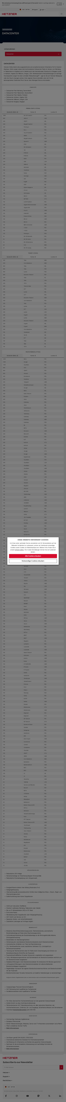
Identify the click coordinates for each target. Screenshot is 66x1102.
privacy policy (19, 550)
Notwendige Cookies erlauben (33, 561)
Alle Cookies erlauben (33, 556)
